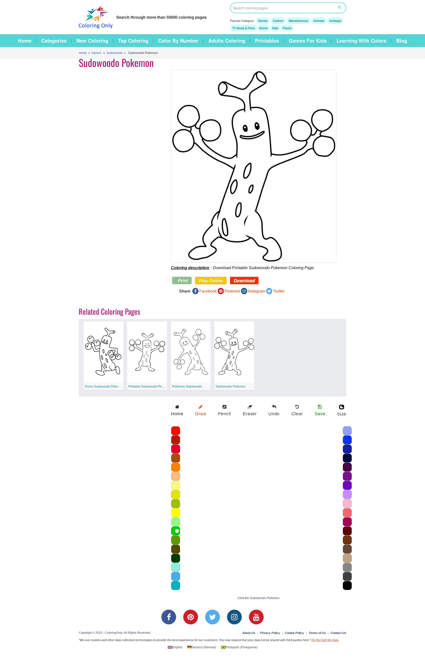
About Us (248, 633)
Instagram (256, 291)
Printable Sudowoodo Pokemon (149, 386)
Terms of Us (317, 633)
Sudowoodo (114, 53)
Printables (267, 40)
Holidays (335, 20)
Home (24, 40)
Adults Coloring (226, 40)
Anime (263, 28)
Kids (275, 28)
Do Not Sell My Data (324, 640)
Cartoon (278, 20)
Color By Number (178, 40)
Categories (54, 40)
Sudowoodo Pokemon (230, 386)
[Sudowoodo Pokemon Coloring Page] (253, 166)
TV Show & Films (243, 28)
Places (287, 28)
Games (263, 20)
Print (182, 280)
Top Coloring (133, 40)
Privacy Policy (270, 633)
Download (244, 280)
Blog (401, 40)
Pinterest (232, 291)
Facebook (208, 291)
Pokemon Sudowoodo (187, 386)
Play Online (211, 280)
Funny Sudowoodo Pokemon (104, 386)
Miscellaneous (298, 20)
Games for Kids (308, 40)
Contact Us (338, 633)
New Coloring (92, 40)
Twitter (279, 291)
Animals (318, 20)
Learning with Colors (361, 40)
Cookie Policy (294, 633)
